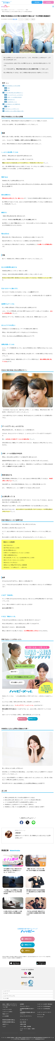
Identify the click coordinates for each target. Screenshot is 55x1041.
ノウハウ (21, 19)
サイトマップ (40, 1016)
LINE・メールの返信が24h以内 (13, 97)
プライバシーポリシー (25, 1006)
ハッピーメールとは (7, 1009)
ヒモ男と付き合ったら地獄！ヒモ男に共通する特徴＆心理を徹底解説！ (13, 912)
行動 (7, 90)
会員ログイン (6, 1024)
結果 (7, 106)
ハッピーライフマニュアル (9, 995)
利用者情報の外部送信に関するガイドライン (27, 1013)
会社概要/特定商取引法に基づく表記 (27, 1009)
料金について (6, 1013)
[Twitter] (27, 822)
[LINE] (33, 822)
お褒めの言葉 (23, 1024)
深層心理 (33, 19)
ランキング (5, 993)
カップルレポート (24, 1019)
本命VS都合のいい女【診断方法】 (11, 104)
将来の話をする (10, 99)
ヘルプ (4, 1026)
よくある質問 (6, 1016)
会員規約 (22, 1004)
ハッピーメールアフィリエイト (44, 1012)
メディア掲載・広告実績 (25, 1026)
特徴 (27, 9)
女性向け (27, 19)
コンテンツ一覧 (40, 1014)
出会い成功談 (23, 1022)
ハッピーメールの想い (7, 1011)
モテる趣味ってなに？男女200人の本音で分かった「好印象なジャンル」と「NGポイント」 (12, 870)
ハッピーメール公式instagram (43, 1006)
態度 (7, 88)
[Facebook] (21, 822)
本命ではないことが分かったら (11, 108)
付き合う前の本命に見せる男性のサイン (13, 92)
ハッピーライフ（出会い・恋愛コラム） (27, 1029)
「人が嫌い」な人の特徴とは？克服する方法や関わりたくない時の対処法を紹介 (13, 892)
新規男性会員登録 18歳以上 (9, 1022)
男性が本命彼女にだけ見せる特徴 (11, 85)
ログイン (27, 950)
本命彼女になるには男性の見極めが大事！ (13, 111)
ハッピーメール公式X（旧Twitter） (45, 1004)
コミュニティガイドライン (26, 1016)
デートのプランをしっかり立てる (14, 95)
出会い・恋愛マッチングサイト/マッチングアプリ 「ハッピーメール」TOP (10, 1006)
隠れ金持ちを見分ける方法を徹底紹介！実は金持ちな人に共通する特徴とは (35, 892)
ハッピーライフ (20, 9)
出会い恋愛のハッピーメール (7, 9)
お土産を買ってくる (11, 102)
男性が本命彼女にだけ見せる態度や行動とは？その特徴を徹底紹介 (17, 11)
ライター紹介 (6, 998)
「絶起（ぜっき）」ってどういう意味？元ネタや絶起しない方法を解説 (35, 869)
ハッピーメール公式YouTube (43, 1008)
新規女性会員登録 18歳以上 (9, 1019)
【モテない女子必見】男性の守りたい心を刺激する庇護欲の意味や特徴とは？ (35, 913)
